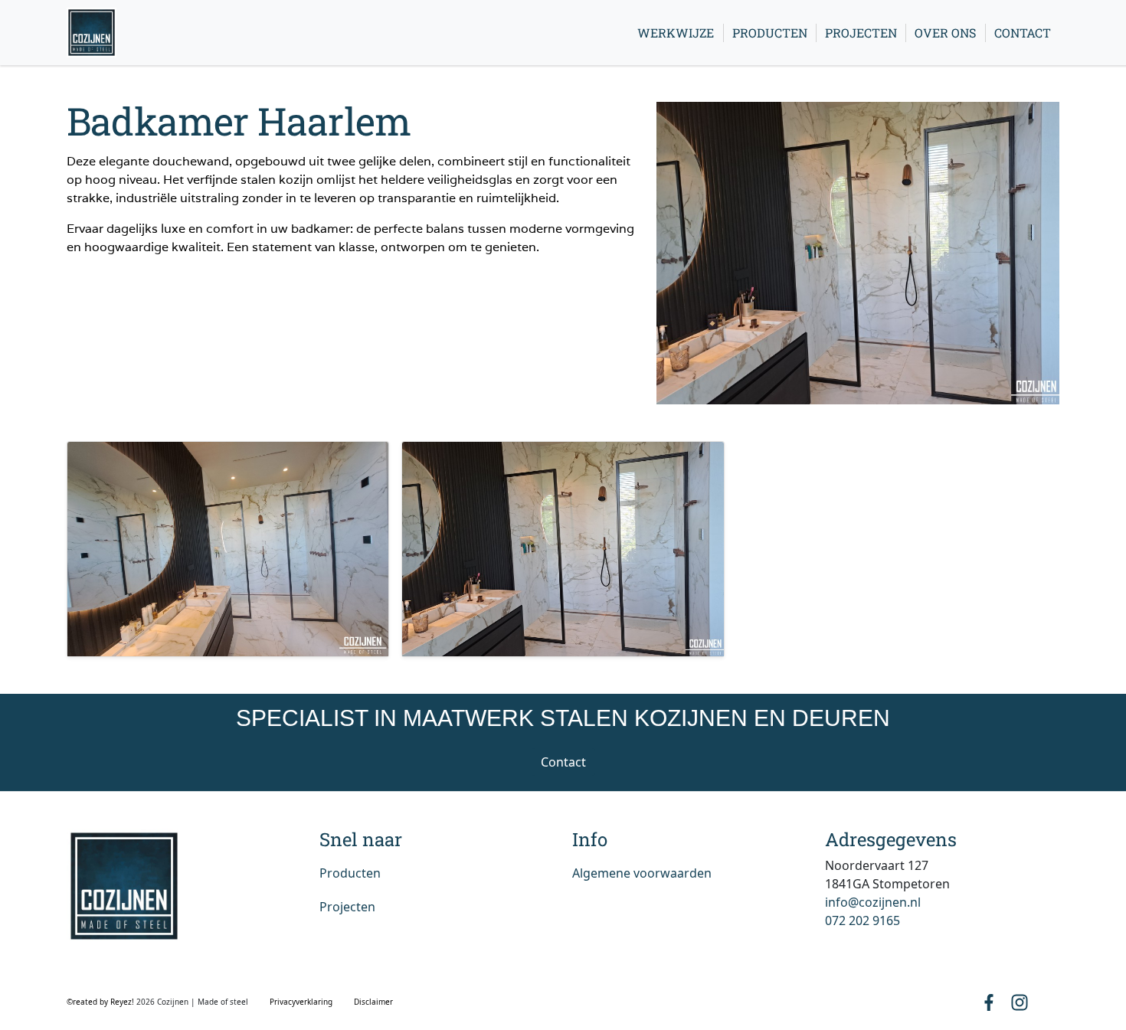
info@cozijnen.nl (873, 902)
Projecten (861, 33)
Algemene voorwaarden (642, 873)
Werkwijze (675, 33)
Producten (769, 33)
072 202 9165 (862, 920)
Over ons (945, 33)
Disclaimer (373, 1001)
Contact (1022, 33)
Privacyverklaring (301, 1001)
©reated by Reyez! (101, 1001)
